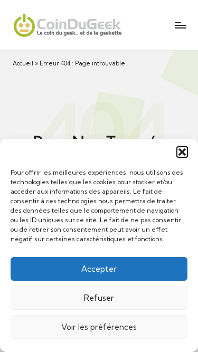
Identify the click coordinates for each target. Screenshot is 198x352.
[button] (182, 152)
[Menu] (180, 25)
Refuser (99, 298)
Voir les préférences (99, 327)
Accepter (99, 269)
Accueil (23, 63)
